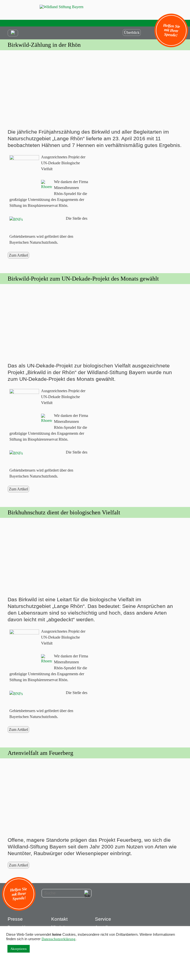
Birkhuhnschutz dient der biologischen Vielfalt (64, 512)
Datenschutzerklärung (58, 939)
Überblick (132, 32)
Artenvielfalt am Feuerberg (40, 753)
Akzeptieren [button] (18, 949)
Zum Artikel (18, 255)
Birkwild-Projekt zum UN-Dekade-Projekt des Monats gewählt (83, 278)
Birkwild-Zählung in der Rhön (44, 45)
